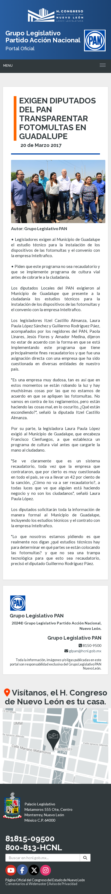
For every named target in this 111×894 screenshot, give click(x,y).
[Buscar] (85, 858)
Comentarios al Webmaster (26, 884)
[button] (55, 746)
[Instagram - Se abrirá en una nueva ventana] (45, 871)
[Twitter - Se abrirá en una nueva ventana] (34, 871)
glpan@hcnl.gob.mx (85, 650)
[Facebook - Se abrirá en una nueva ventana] (23, 871)
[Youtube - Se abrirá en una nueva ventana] (11, 871)
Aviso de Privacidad (63, 884)
